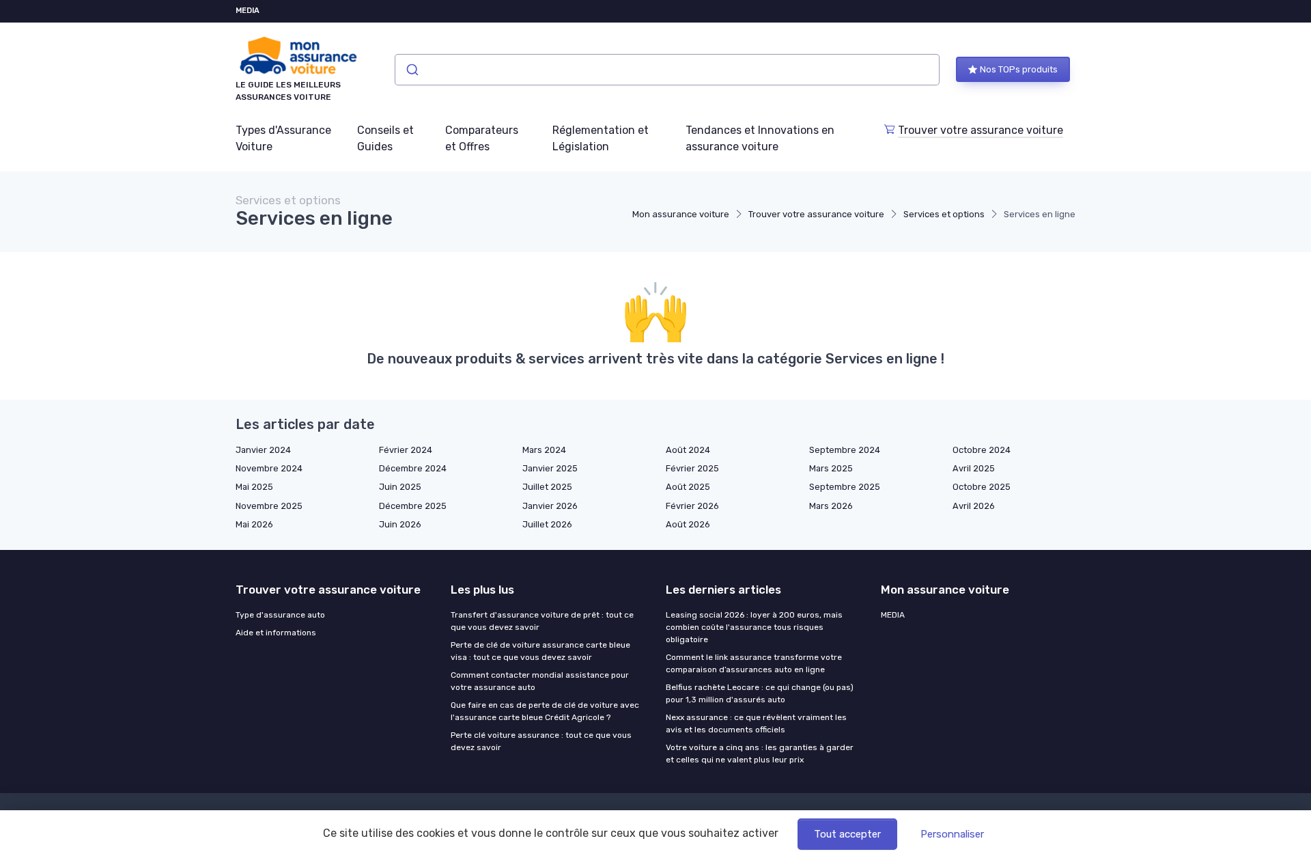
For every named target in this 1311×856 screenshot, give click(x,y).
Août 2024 (688, 450)
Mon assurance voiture (680, 214)
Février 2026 (692, 506)
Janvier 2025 (550, 468)
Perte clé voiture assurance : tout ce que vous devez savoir (541, 741)
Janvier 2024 (263, 450)
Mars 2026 (831, 506)
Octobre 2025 (982, 487)
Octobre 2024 (982, 450)
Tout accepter (847, 834)
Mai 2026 (254, 524)
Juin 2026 (400, 524)
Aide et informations (276, 632)
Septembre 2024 (844, 450)
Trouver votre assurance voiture (980, 130)
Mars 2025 (831, 468)
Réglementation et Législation (600, 138)
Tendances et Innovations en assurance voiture (760, 138)
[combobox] (667, 69)
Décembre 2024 (413, 468)
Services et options (944, 214)
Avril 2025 (974, 468)
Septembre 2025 (844, 487)
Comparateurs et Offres (481, 138)
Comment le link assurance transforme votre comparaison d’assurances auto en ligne (754, 663)
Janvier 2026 (550, 506)
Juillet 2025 (547, 487)
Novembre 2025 (269, 506)
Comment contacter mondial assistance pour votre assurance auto (540, 681)
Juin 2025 (400, 487)
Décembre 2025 (413, 506)
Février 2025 (692, 468)
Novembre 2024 (269, 468)
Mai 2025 (254, 487)
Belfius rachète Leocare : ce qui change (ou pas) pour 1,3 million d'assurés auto (760, 693)
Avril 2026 (974, 506)
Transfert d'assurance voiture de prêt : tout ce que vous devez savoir (542, 621)
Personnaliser (952, 834)
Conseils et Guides (385, 138)
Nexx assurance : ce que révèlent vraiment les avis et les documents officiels (756, 723)
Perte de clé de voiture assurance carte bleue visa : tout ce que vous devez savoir (540, 651)
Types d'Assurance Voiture (283, 138)
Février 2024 (405, 450)
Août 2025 (688, 487)
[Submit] (411, 70)
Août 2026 (688, 524)
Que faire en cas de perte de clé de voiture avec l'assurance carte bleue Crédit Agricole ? (545, 711)
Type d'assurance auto (280, 615)
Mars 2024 (544, 450)
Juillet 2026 (547, 524)
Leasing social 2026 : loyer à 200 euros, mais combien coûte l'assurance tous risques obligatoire (754, 627)
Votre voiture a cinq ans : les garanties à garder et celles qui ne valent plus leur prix (760, 753)
